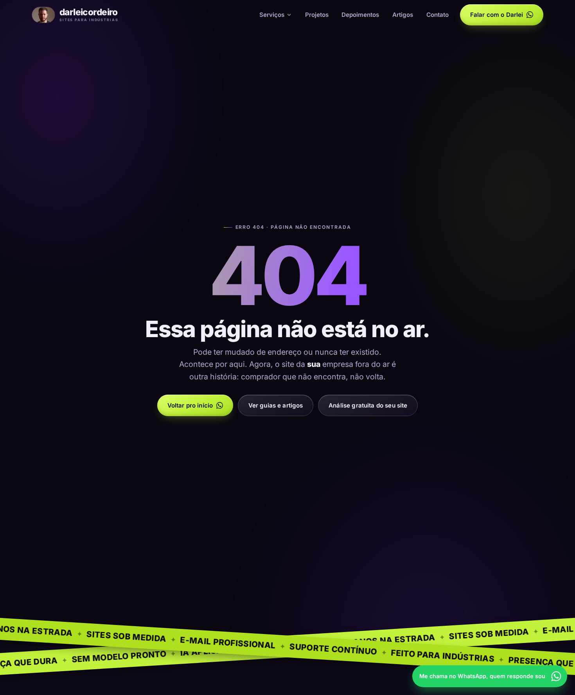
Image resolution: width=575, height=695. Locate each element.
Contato (437, 14)
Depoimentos (360, 14)
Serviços (271, 14)
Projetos (317, 14)
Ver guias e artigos (275, 405)
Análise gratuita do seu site (368, 405)
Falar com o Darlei (496, 14)
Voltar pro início (190, 405)
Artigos (402, 14)
